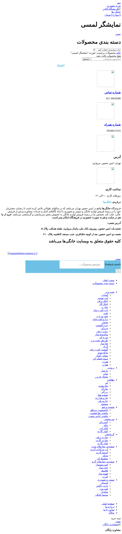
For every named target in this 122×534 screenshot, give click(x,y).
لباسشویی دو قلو (99, 410)
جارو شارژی (101, 398)
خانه (118, 52)
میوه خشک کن (100, 358)
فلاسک (104, 470)
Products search (112, 264)
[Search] (118, 271)
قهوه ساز (103, 473)
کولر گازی (102, 431)
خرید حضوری (114, 5)
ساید (105, 373)
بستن (118, 34)
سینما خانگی (101, 495)
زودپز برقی (102, 331)
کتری (105, 476)
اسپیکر (104, 482)
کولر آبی (103, 428)
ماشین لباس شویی (98, 416)
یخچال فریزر (101, 376)
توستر (105, 322)
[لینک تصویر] (112, 524)
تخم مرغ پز (102, 316)
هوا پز (105, 364)
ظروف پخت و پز (99, 340)
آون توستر (102, 298)
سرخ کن (103, 337)
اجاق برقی (102, 301)
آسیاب (104, 295)
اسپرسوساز (102, 464)
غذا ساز (104, 343)
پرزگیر (104, 392)
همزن (105, 361)
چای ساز (103, 467)
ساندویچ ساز (101, 334)
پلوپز (105, 313)
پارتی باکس (102, 485)
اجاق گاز (103, 304)
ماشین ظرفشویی (98, 413)
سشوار (104, 404)
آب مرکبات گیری (99, 449)
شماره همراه (112, 124)
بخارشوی (103, 386)
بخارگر (104, 389)
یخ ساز (104, 370)
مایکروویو (103, 352)
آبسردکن (103, 422)
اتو (106, 382)
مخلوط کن (102, 458)
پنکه (106, 425)
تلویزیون (103, 488)
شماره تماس (113, 92)
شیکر (105, 455)
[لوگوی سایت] (109, 12)
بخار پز (104, 307)
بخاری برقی (102, 437)
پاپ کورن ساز (100, 310)
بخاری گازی (102, 440)
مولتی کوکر (102, 355)
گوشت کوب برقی (98, 349)
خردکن (104, 328)
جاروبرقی (103, 401)
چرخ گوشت (102, 325)
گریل (105, 346)
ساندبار (104, 491)
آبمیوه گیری (102, 452)
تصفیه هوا (103, 395)
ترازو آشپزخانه (100, 319)
